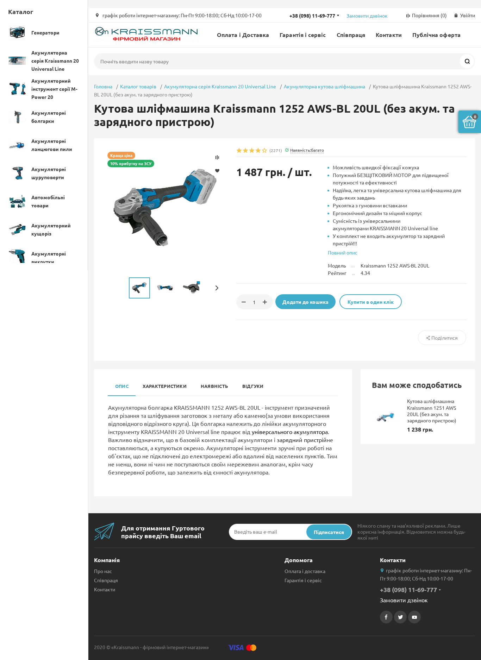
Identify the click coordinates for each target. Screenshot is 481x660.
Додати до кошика (305, 301)
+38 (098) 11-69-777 (312, 15)
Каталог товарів (138, 86)
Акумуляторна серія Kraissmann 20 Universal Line (220, 86)
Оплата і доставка (305, 571)
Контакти (389, 34)
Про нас (103, 571)
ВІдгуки (253, 386)
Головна (103, 86)
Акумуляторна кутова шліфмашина (324, 86)
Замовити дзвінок (367, 15)
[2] (246, 151)
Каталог (20, 11)
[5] (265, 151)
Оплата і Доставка (243, 34)
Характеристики (165, 386)
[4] (258, 151)
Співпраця (351, 34)
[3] (252, 151)
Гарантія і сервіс (303, 34)
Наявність (214, 386)
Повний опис (342, 252)
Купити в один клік (371, 301)
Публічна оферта (436, 34)
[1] (239, 151)
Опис (122, 386)
